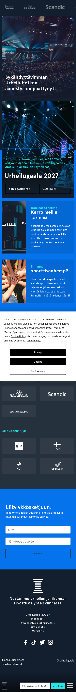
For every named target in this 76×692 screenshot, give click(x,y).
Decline (38, 361)
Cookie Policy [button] (18, 336)
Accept (38, 352)
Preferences (38, 371)
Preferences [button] (33, 340)
